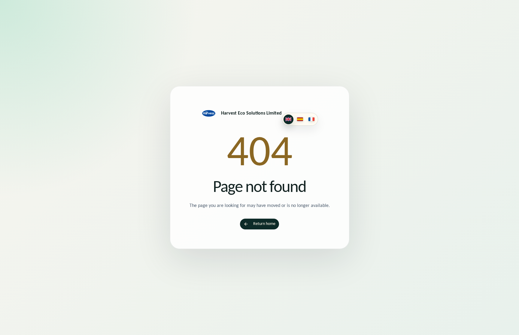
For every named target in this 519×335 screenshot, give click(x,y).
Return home (264, 224)
